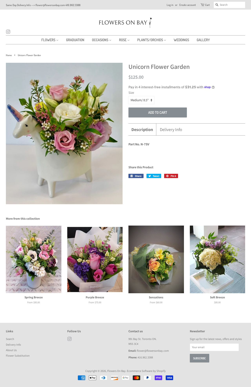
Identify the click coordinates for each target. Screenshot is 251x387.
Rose (123, 40)
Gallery (203, 40)
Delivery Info (171, 129)
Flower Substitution (18, 355)
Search (10, 339)
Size (131, 92)
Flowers (48, 40)
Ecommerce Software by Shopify (146, 371)
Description (142, 129)
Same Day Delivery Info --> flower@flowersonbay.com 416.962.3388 (43, 5)
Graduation (75, 40)
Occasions (100, 40)
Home (9, 55)
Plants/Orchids (150, 40)
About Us (11, 350)
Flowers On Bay (116, 371)
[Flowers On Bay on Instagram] (8, 32)
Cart (207, 4)
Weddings (181, 40)
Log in (170, 4)
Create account (187, 4)
